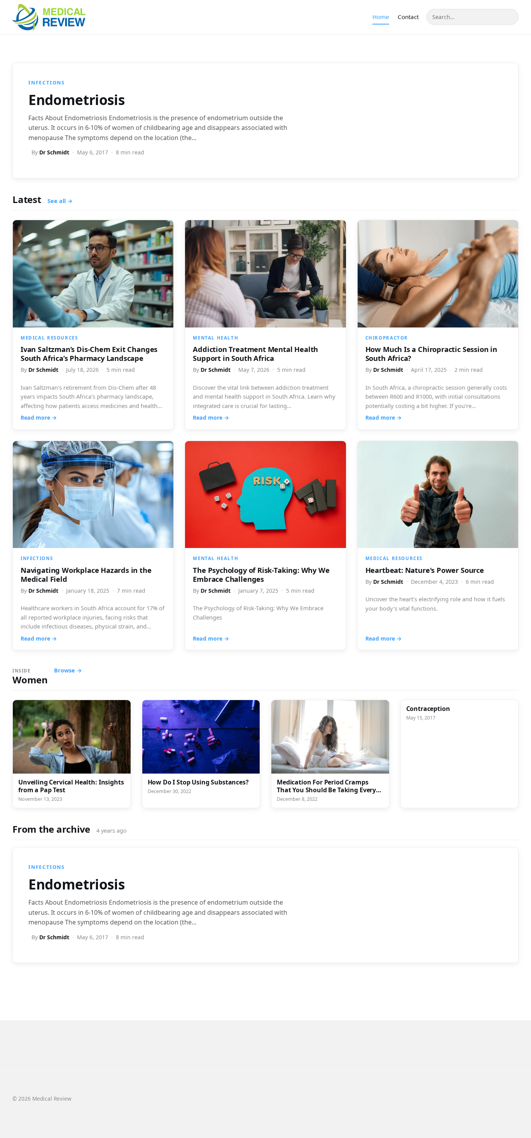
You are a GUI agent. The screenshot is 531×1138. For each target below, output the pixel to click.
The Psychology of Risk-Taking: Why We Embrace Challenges (261, 574)
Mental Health (215, 338)
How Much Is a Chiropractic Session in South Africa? (431, 353)
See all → (60, 201)
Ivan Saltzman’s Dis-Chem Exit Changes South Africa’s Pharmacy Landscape (89, 353)
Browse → (68, 670)
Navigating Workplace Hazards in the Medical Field (86, 574)
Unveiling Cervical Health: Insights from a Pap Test (71, 786)
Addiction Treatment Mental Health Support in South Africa (255, 353)
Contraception (428, 708)
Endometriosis (76, 99)
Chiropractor (386, 338)
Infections (46, 82)
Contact (408, 17)
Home (380, 17)
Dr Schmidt (54, 152)
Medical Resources (49, 338)
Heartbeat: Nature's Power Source (424, 570)
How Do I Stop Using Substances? (199, 782)
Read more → (39, 417)
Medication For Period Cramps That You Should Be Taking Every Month (326, 790)
